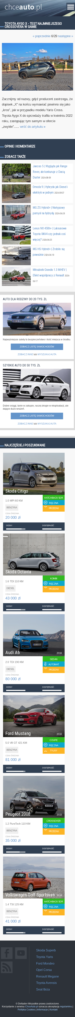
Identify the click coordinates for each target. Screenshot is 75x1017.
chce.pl (23, 5)
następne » (65, 36)
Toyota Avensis (46, 982)
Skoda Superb (46, 950)
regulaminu (66, 1006)
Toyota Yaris (44, 957)
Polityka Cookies (26, 1009)
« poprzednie (41, 36)
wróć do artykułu (32, 127)
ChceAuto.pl (31, 1006)
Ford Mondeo (45, 963)
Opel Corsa (44, 970)
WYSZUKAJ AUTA (47, 354)
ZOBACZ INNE (25, 354)
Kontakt (54, 1009)
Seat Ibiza (43, 989)
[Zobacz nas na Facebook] (6, 958)
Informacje (42, 1009)
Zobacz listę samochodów (37, 346)
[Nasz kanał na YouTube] (21, 958)
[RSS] (6, 973)
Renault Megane (47, 976)
